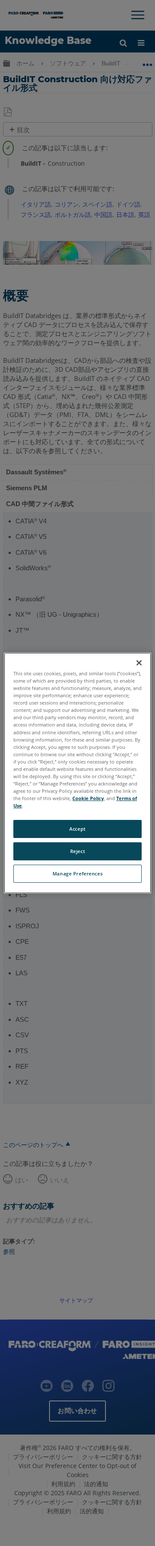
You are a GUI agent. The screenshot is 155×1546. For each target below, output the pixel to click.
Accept (77, 829)
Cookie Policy (88, 798)
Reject (77, 851)
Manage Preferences (77, 873)
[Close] (139, 662)
